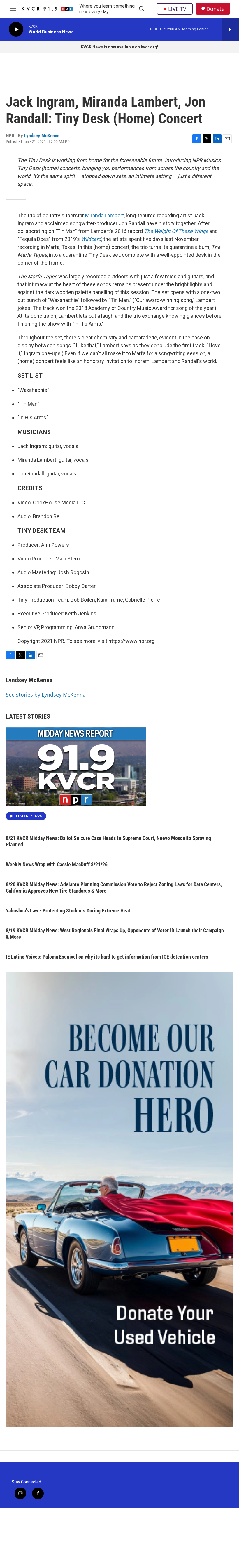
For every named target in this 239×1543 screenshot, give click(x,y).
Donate (215, 9)
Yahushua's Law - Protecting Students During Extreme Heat (68, 910)
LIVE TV (177, 8)
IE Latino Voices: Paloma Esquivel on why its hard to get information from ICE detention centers (107, 957)
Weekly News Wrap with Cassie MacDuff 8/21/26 (57, 864)
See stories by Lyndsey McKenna (46, 694)
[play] (16, 29)
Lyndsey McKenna (41, 135)
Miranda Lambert (104, 215)
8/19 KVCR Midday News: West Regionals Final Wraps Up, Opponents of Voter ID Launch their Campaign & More (115, 933)
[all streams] (230, 29)
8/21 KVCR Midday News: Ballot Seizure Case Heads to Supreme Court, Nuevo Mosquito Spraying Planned (108, 841)
